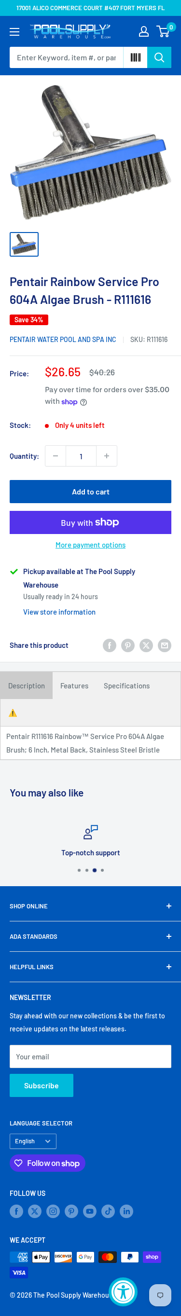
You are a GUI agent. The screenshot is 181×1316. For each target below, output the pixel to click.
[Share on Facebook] (109, 645)
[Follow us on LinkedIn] (126, 1211)
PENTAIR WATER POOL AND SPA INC (63, 339)
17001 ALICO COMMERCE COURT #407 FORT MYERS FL (90, 8)
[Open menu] (14, 32)
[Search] (159, 57)
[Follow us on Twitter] (35, 1211)
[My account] (144, 31)
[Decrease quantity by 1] (55, 456)
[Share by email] (164, 645)
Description (26, 685)
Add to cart (91, 491)
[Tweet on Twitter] (146, 645)
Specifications (127, 685)
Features (74, 685)
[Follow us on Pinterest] (71, 1211)
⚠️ (12, 712)
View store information (59, 611)
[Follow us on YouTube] (90, 1211)
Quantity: (24, 456)
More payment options (90, 544)
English (25, 1141)
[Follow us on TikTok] (108, 1211)
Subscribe (41, 1085)
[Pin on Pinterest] (128, 645)
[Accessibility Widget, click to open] (123, 1291)
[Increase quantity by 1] (107, 456)
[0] (163, 31)
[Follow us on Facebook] (16, 1211)
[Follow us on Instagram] (53, 1211)
